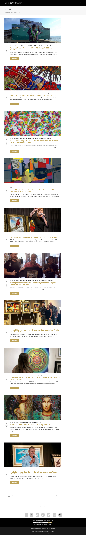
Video (40, 45)
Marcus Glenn (41, 93)
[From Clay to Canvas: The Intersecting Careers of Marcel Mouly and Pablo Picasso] (32, 170)
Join (50, 522)
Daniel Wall (41, 327)
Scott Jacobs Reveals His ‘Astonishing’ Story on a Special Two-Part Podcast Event (33, 284)
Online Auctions (32, 3)
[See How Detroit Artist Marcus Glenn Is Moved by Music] (32, 78)
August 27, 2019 (50, 93)
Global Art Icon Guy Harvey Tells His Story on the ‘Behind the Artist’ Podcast (34, 473)
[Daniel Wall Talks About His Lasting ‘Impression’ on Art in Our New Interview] (32, 312)
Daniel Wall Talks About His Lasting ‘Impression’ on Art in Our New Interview (34, 331)
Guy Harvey (29, 469)
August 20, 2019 (49, 327)
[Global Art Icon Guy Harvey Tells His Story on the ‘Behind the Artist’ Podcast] (32, 455)
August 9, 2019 (49, 375)
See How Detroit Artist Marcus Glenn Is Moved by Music (33, 95)
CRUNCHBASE (44, 528)
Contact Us (76, 3)
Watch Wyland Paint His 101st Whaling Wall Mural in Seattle (32, 49)
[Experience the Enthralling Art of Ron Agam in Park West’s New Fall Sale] (32, 360)
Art (38, 3)
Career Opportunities (45, 531)
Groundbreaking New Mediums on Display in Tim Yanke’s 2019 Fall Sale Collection (34, 142)
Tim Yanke (41, 138)
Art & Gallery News (23, 45)
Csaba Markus (30, 422)
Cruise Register (64, 3)
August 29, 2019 (50, 45)
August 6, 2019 (40, 469)
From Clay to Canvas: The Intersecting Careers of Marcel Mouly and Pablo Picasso (34, 191)
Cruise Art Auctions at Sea (32, 235)
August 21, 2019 (50, 280)
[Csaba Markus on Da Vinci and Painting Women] (32, 407)
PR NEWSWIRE (33, 528)
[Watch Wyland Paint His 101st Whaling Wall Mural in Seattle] (32, 30)
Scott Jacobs (41, 280)
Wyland (42, 45)
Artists (42, 3)
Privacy (52, 531)
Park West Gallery (15, 45)
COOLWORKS (38, 528)
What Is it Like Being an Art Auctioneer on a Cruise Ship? (34, 237)
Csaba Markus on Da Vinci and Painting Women (30, 425)
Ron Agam (41, 375)
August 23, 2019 (44, 235)
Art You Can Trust (53, 3)
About (46, 3)
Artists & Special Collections (32, 45)
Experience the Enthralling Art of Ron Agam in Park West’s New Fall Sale (35, 378)
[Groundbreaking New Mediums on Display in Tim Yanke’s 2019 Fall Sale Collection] (32, 123)
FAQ (36, 531)
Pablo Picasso (47, 185)
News (70, 3)
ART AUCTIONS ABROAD (51, 528)
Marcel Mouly (41, 185)
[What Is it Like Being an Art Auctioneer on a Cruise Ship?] (32, 220)
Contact (39, 531)
